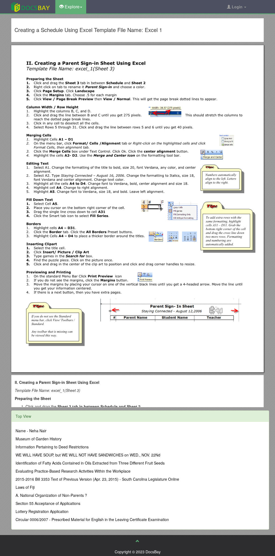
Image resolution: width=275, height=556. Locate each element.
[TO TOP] (137, 541)
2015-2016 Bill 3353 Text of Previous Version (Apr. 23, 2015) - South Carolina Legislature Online (97, 479)
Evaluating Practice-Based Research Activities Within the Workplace (73, 471)
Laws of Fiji (25, 487)
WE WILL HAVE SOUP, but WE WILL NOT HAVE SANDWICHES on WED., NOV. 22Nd (88, 455)
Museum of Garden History (38, 438)
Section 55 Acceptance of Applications (48, 503)
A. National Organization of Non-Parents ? (51, 495)
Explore (71, 6)
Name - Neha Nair (31, 430)
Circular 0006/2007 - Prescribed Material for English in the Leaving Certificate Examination (92, 519)
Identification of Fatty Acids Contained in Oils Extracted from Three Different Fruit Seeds (90, 463)
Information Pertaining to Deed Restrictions (52, 446)
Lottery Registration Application (42, 511)
